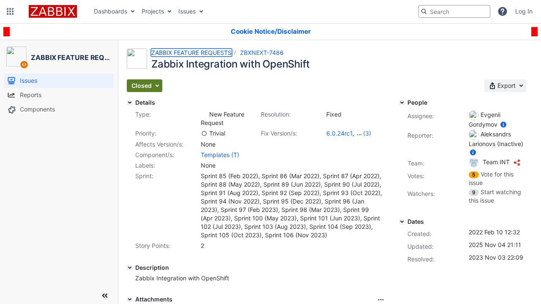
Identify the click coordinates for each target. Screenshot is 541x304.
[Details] (130, 103)
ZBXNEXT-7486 (262, 52)
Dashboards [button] (110, 11)
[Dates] (402, 222)
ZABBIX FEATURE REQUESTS (191, 52)
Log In (524, 11)
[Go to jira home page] (53, 11)
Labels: (145, 165)
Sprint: (144, 175)
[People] (402, 103)
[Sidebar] (105, 295)
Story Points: (152, 245)
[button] (10, 11)
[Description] (130, 268)
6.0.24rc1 (339, 133)
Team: (415, 163)
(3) (367, 133)
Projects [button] (153, 11)
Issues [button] (187, 11)
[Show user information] (503, 124)
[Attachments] (130, 299)
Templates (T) (220, 154)
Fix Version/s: (279, 133)
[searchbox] (454, 11)
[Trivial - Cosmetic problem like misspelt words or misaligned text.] (204, 133)
